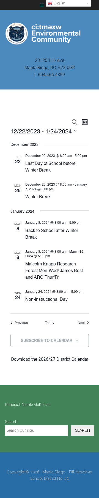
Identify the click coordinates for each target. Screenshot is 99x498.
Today (49, 322)
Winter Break (38, 196)
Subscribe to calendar (46, 340)
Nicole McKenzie (36, 404)
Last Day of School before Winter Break (50, 166)
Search (11, 422)
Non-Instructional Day (46, 299)
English (58, 3)
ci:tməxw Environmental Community (49, 33)
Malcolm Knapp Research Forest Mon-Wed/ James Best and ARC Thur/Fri (54, 270)
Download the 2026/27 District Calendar (49, 359)
